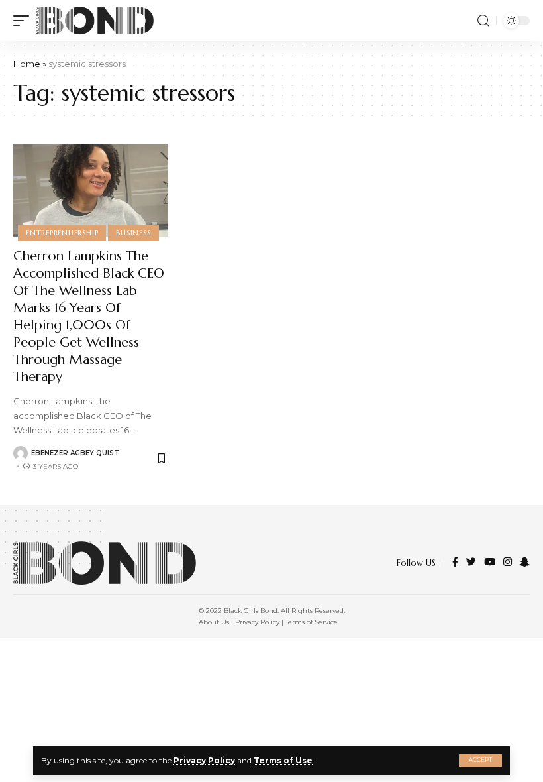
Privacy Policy (204, 760)
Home (26, 63)
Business (133, 232)
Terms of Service (311, 622)
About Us (214, 622)
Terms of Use (283, 760)
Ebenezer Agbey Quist (75, 453)
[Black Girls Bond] (95, 20)
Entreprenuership (62, 232)
